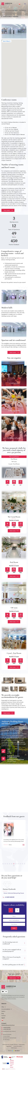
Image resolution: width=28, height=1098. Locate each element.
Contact (3, 1015)
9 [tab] (20, 864)
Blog (2, 1013)
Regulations (8, 1046)
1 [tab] (3, 864)
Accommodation (5, 1009)
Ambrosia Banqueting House (9, 10)
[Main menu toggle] (25, 3)
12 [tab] (14, 866)
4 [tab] (9, 864)
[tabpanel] (14, 833)
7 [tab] (16, 864)
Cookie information (17, 1046)
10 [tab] (22, 864)
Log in (3, 1018)
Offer (2, 1007)
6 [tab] (14, 864)
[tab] (14, 456)
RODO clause (14, 1048)
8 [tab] (18, 864)
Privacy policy (22, 1044)
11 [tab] (24, 864)
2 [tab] (5, 864)
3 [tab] (7, 864)
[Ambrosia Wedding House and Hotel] (12, 1063)
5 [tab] (12, 864)
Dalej (14, 928)
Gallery (3, 1011)
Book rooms (13, 531)
